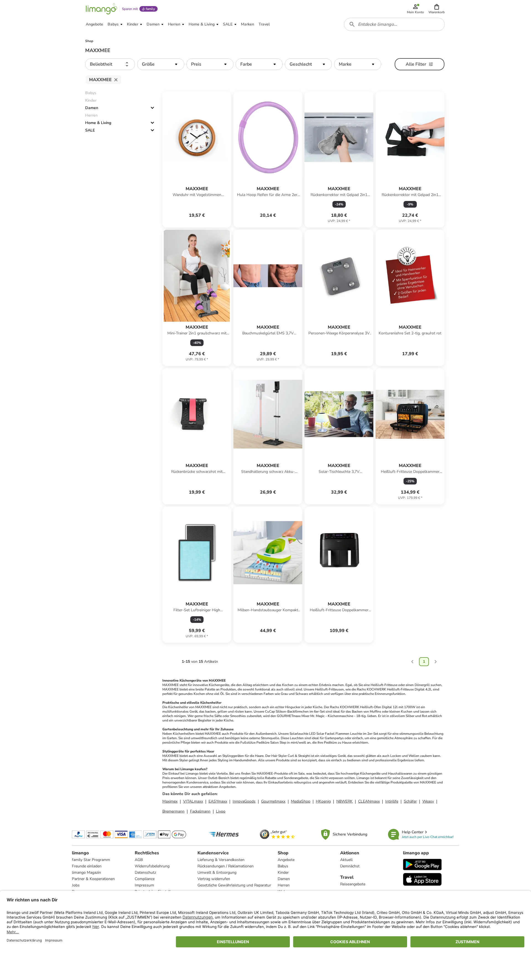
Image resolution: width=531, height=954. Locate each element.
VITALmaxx (193, 801)
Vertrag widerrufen (213, 878)
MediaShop (300, 801)
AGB (139, 859)
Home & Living (98, 122)
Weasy (428, 801)
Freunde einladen (86, 866)
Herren (284, 885)
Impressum (144, 885)
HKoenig (323, 801)
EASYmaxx (218, 801)
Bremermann (173, 811)
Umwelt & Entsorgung (216, 872)
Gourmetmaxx (273, 801)
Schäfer (410, 801)
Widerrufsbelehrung (152, 866)
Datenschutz (145, 872)
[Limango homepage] (101, 9)
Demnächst (350, 866)
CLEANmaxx (369, 801)
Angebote (286, 859)
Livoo (220, 811)
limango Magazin (86, 872)
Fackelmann (200, 811)
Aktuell (346, 859)
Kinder (283, 872)
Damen (91, 107)
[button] (436, 9)
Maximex (170, 801)
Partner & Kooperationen (93, 878)
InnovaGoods (244, 801)
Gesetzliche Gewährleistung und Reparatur (234, 885)
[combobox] (394, 24)
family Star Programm (91, 859)
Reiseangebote (352, 884)
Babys (283, 866)
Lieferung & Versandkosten (220, 859)
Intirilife (391, 801)
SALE (90, 130)
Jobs (76, 885)
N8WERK (344, 801)
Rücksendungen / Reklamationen (225, 866)
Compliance (145, 878)
